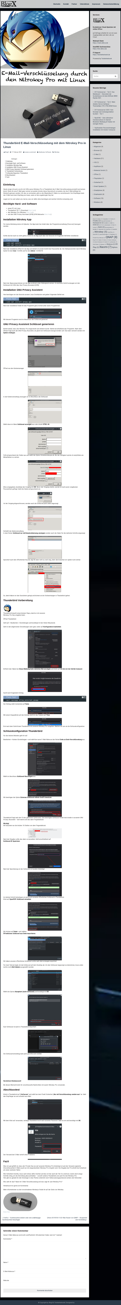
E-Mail (96, 154)
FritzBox (97, 221)
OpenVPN (96, 234)
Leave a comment (30, 152)
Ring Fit (95, 240)
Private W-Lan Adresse (99, 237)
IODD (96, 225)
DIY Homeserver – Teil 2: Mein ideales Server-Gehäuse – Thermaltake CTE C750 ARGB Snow (105, 104)
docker (100, 219)
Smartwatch (98, 194)
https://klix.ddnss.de (100, 49)
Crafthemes (79, 1302)
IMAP (112, 223)
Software (97, 198)
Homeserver (98, 223)
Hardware (97, 158)
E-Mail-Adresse (9, 1271)
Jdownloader (108, 225)
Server (106, 240)
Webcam (103, 244)
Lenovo (95, 227)
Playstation (98, 178)
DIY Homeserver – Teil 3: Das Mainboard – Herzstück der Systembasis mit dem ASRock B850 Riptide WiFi (105, 95)
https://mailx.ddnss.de (100, 43)
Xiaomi (105, 247)
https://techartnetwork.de (101, 55)
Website (6, 1280)
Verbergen (14, 159)
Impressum (96, 4)
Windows (97, 202)
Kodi (114, 225)
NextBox (95, 229)
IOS (95, 162)
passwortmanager (105, 234)
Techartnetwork (106, 58)
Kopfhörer (97, 166)
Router (101, 240)
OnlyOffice (111, 232)
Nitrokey (56, 152)
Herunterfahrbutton (106, 221)
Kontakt (66, 4)
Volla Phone (96, 244)
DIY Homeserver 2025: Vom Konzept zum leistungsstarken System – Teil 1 (103, 112)
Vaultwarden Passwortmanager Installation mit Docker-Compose (104, 129)
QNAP (111, 237)
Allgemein (97, 146)
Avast (95, 219)
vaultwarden (113, 242)
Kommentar (7, 1239)
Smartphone (98, 190)
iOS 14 (101, 225)
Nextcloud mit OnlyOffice (105, 229)
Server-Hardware (99, 242)
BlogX (7, 152)
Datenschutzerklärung (111, 4)
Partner (74, 4)
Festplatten (106, 219)
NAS (101, 227)
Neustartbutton (109, 227)
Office (96, 174)
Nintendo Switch (99, 170)
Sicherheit (97, 182)
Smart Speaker (99, 186)
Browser (97, 150)
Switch (107, 242)
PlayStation (113, 234)
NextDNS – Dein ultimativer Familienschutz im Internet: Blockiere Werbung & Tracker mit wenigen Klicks (104, 121)
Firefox (112, 219)
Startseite (56, 4)
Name (5, 1262)
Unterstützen (84, 4)
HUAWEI (107, 223)
